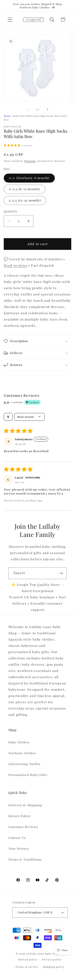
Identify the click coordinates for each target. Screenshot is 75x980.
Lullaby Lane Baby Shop (42, 953)
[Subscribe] (60, 573)
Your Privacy (18, 849)
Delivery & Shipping (25, 805)
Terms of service (26, 967)
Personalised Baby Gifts (27, 775)
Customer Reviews (23, 827)
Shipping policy (53, 967)
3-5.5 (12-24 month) (25, 200)
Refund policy (27, 959)
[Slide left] (27, 109)
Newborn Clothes (22, 753)
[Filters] (8, 417)
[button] (10, 19)
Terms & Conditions (24, 859)
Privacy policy (52, 959)
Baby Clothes (19, 742)
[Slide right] (47, 109)
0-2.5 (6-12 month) (24, 189)
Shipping (30, 161)
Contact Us (17, 838)
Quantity (10, 211)
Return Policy (19, 816)
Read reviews (15, 265)
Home (7, 116)
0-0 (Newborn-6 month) (29, 178)
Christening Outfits (24, 764)
